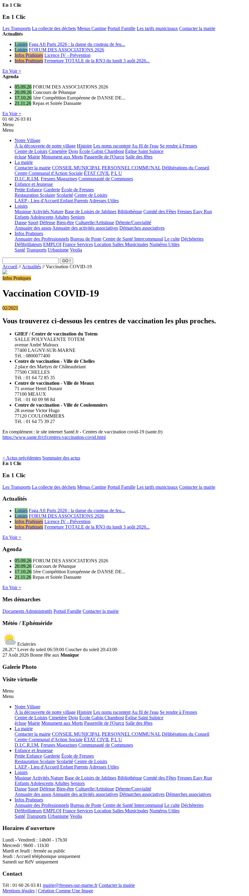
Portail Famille (121, 28)
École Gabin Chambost (101, 151)
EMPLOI (52, 244)
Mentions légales (18, 890)
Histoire (84, 145)
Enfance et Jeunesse (34, 184)
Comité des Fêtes (159, 211)
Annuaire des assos (33, 228)
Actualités (31, 266)
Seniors (77, 217)
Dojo (73, 151)
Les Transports (16, 28)
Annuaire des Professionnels (42, 238)
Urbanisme (58, 249)
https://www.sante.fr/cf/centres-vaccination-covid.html (54, 437)
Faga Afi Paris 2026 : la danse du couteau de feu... (77, 44)
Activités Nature (47, 211)
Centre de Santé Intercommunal (133, 238)
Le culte (172, 238)
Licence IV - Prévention (67, 55)
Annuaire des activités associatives (85, 228)
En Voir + (11, 71)
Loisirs (21, 44)
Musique (23, 211)
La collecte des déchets (54, 28)
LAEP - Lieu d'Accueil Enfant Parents (51, 200)
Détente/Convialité (133, 222)
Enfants (22, 217)
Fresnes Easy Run (194, 211)
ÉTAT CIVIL (97, 173)
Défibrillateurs (28, 244)
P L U (116, 173)
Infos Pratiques (29, 55)
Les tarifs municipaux (157, 28)
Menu (8, 124)
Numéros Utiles (164, 244)
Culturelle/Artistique (94, 222)
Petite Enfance (28, 189)
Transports (36, 249)
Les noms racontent (112, 145)
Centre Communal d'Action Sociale (49, 173)
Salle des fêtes (138, 156)
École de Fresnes (77, 189)
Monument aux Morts (62, 156)
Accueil (9, 266)
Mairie (34, 156)
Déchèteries (192, 238)
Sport (33, 222)
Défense (47, 222)
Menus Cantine (91, 28)
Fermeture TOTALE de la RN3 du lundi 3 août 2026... (97, 60)
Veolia (76, 249)
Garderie (51, 189)
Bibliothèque (130, 211)
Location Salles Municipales (121, 244)
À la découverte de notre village (45, 145)
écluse (20, 156)
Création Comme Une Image (65, 890)
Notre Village (27, 140)
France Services (78, 244)
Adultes (61, 217)
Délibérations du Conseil (185, 167)
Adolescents (41, 217)
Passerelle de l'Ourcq (104, 156)
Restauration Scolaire (35, 195)
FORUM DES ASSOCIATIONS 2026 (66, 49)
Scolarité (64, 195)
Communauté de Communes (105, 178)
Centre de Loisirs (31, 151)
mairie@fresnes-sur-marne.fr (70, 885)
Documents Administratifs (27, 611)
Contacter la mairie (197, 28)
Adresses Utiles (104, 200)
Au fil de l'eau (145, 145)
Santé (20, 249)
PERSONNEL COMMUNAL (131, 167)
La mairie (24, 162)
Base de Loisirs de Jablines (90, 211)
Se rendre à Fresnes (178, 145)
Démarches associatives (142, 228)
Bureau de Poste (85, 238)
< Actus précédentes (21, 457)
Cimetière (58, 151)
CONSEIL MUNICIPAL (76, 167)
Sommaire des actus (61, 457)
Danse (21, 222)
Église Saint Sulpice (144, 151)
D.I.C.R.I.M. (27, 178)
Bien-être (65, 222)
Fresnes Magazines (59, 178)
